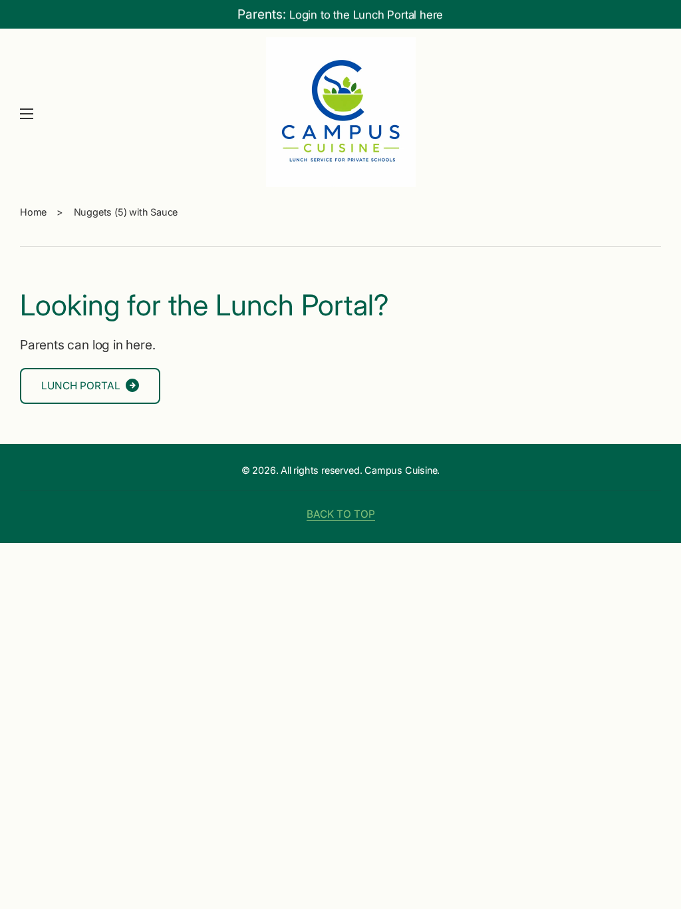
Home (33, 212)
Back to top (341, 514)
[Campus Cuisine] (340, 114)
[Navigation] (26, 113)
